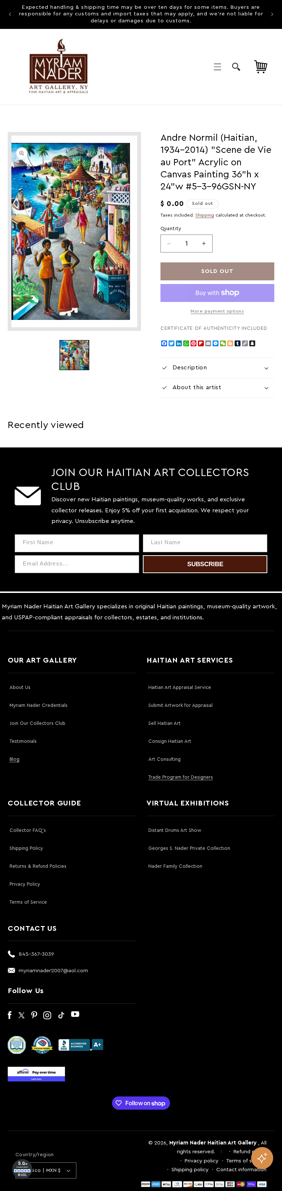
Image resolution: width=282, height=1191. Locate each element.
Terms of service (246, 1161)
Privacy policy (201, 1161)
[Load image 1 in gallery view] (74, 355)
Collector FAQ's (28, 830)
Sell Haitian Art (164, 723)
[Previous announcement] (10, 14)
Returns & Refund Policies (38, 866)
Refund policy (250, 1151)
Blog (14, 759)
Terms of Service (28, 902)
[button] (217, 66)
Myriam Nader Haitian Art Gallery (213, 1143)
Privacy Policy (25, 884)
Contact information (241, 1169)
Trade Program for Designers (180, 777)
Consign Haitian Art (169, 741)
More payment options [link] (217, 311)
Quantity (170, 228)
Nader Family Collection (175, 866)
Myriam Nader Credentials (39, 705)
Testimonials (23, 741)
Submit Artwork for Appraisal (180, 705)
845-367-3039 (36, 954)
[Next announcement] (272, 14)
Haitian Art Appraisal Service (179, 687)
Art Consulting (164, 759)
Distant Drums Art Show (174, 830)
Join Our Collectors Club (37, 723)
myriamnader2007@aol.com (53, 970)
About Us (20, 687)
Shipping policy (190, 1169)
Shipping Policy (26, 848)
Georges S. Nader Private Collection (189, 848)
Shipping (204, 215)
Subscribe (205, 564)
